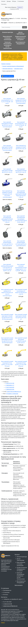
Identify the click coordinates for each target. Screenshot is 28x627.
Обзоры (14, 1)
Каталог (3, 1)
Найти (24, 27)
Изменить (20, 7)
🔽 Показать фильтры (7, 76)
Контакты (3, 4)
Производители (7, 590)
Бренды (9, 1)
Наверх (3, 622)
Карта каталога (18, 585)
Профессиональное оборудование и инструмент (22, 569)
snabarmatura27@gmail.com (14, 391)
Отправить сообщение (12, 393)
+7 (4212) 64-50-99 (9, 387)
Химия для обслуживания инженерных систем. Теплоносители (21, 576)
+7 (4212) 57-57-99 (14, 9)
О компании (21, 1)
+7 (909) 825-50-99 (9, 389)
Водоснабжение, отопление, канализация (21, 564)
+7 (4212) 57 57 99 (7, 604)
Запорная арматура (22, 556)
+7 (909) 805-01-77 (9, 385)
